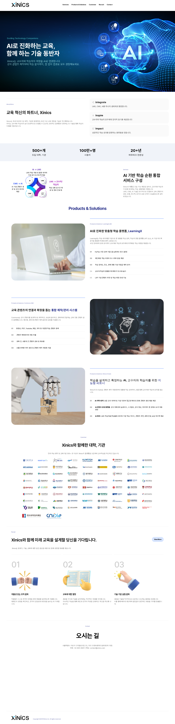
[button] (65, 5)
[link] (158, 539)
